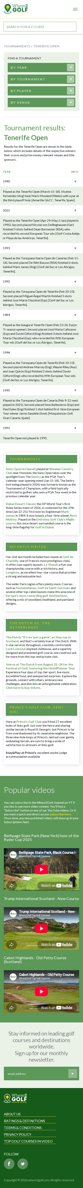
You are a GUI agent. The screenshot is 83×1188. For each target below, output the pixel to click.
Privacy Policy (17, 1134)
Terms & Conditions (23, 1128)
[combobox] (38, 67)
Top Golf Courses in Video (28, 1141)
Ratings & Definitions (24, 1121)
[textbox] (19, 67)
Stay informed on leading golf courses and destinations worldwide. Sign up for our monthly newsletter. (41, 1046)
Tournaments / (18, 46)
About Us (12, 1114)
